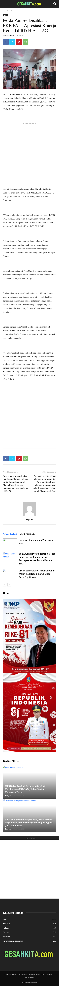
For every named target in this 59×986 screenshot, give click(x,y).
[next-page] (9, 584)
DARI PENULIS (27, 533)
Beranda (5, 11)
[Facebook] (6, 42)
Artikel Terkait (10, 533)
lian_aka (8, 796)
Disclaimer (22, 974)
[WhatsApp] (25, 42)
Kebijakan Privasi (10, 974)
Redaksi (49, 974)
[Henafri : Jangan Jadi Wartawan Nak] (10, 543)
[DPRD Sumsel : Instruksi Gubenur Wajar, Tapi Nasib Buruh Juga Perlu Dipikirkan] (10, 574)
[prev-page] (4, 584)
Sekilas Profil (29, 977)
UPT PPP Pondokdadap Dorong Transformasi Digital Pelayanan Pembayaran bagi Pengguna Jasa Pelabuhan (29, 822)
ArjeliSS (11, 35)
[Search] (55, 4)
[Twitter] (12, 42)
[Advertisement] (29, 154)
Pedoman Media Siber (36, 974)
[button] (4, 4)
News (13, 11)
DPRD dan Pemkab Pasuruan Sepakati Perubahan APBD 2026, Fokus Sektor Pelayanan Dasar (25, 789)
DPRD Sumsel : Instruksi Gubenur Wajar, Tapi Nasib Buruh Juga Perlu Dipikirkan (37, 574)
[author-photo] (29, 515)
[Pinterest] (19, 42)
